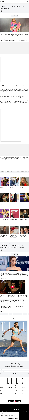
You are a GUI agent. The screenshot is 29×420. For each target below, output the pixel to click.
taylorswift (7, 171)
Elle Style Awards (10, 387)
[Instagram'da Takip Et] (14, 409)
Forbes (18, 171)
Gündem (23, 390)
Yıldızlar (4, 243)
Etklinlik (9, 385)
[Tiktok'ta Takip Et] (18, 409)
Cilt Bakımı (16, 390)
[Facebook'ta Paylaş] (12, 16)
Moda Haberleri (2, 387)
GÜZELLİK (16, 385)
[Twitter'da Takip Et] (12, 409)
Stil (0, 390)
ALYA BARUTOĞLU (5, 249)
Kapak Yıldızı (23, 387)
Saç (15, 387)
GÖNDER (14, 373)
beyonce (2, 171)
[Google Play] (18, 401)
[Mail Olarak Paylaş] (17, 16)
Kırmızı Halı (23, 393)
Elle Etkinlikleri (9, 388)
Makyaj (16, 388)
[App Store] (11, 401)
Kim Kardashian (13, 171)
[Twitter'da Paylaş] (14, 16)
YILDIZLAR (23, 385)
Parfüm (15, 393)
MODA (1, 385)
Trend (1, 388)
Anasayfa (1, 243)
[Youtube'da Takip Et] (16, 409)
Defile (1, 393)
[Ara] (28, 1)
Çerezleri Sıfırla (19, 413)
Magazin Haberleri (8, 243)
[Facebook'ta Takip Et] (10, 409)
